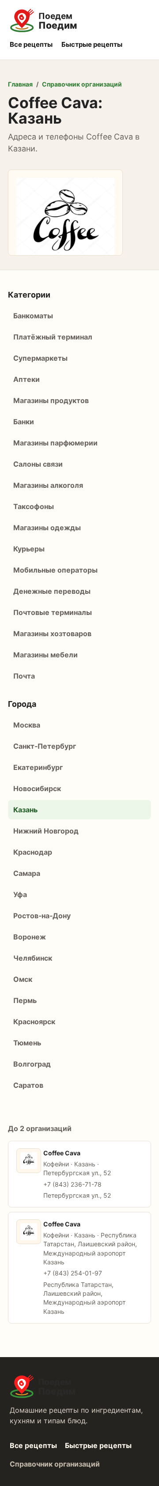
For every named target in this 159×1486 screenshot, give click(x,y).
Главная (20, 84)
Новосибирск (37, 788)
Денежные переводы (52, 591)
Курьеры (29, 548)
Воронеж (29, 936)
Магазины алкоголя (48, 485)
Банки (23, 421)
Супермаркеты (40, 358)
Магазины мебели (45, 654)
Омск (22, 979)
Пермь (25, 1000)
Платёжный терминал (52, 336)
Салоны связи (38, 464)
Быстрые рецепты (91, 44)
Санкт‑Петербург (44, 746)
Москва (26, 724)
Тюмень (27, 1042)
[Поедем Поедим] (79, 21)
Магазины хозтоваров (52, 633)
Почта (24, 675)
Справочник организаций (82, 84)
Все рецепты (31, 44)
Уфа (20, 894)
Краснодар (32, 852)
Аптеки (26, 379)
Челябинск (32, 958)
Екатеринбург (38, 767)
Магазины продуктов (51, 400)
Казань (25, 809)
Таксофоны (33, 506)
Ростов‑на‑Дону (42, 915)
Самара (26, 873)
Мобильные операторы (55, 570)
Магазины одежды (47, 527)
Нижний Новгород (46, 830)
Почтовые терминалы (52, 612)
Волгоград (32, 1064)
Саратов (28, 1085)
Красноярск (34, 1021)
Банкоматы (33, 315)
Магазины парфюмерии (55, 442)
